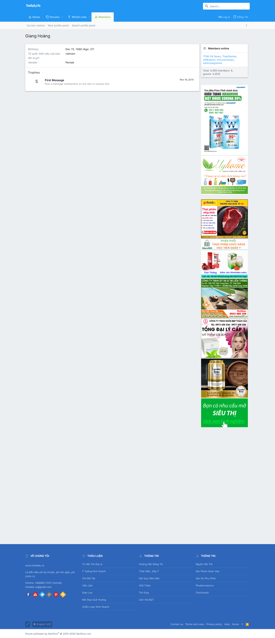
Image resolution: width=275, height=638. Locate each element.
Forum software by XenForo (58, 633)
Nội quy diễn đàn (149, 578)
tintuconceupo (225, 59)
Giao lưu (87, 592)
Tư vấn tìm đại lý (92, 564)
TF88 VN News (212, 56)
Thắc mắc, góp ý (149, 571)
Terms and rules (194, 624)
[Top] (242, 624)
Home (235, 624)
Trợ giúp (144, 592)
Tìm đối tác (88, 578)
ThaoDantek (229, 56)
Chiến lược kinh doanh (95, 606)
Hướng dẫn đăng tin (151, 564)
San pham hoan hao (207, 571)
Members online (218, 48)
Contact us (176, 624)
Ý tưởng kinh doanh (94, 571)
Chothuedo (202, 592)
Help (227, 624)
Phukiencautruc (205, 585)
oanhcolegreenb (212, 63)
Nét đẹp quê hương (94, 599)
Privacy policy (214, 624)
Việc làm (87, 585)
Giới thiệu (145, 585)
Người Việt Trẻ (204, 564)
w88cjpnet (209, 59)
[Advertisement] (224, 484)
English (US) (43, 624)
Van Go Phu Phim (206, 578)
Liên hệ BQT (146, 599)
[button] (62, 17)
